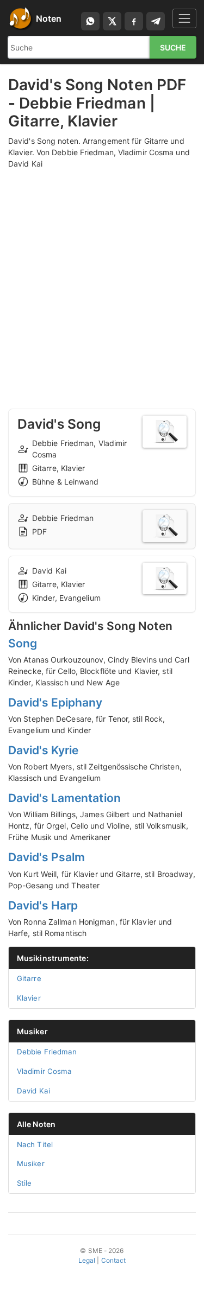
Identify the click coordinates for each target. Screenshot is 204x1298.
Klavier (29, 998)
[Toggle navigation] (184, 18)
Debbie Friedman (47, 1051)
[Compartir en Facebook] (134, 21)
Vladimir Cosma (44, 1071)
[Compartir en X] (112, 21)
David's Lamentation (64, 798)
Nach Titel (35, 1144)
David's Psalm (46, 857)
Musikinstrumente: (53, 958)
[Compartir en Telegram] (155, 21)
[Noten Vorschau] (165, 432)
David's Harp (43, 905)
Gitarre (29, 978)
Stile (24, 1183)
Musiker (32, 1031)
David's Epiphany (55, 702)
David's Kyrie (43, 750)
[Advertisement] (102, 278)
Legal (87, 1260)
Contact (113, 1260)
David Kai (33, 1090)
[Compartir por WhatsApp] (90, 21)
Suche (173, 47)
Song (22, 643)
